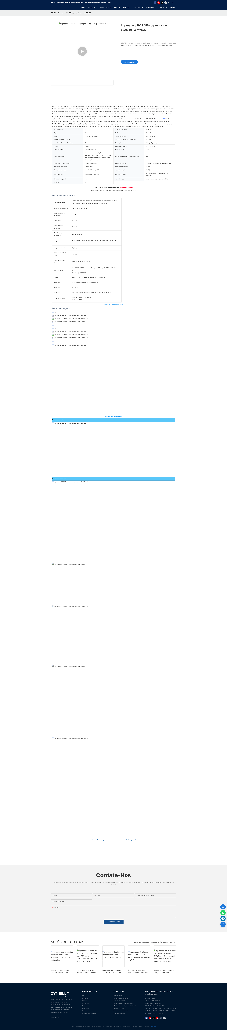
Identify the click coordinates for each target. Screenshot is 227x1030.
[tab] (113, 101)
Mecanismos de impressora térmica (125, 1006)
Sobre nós (85, 1003)
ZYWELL (53, 13)
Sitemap (153, 1026)
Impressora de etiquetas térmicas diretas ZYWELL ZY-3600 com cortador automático (62, 971)
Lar (83, 996)
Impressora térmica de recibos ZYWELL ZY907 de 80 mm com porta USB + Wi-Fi (139, 971)
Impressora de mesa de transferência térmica (146, 942)
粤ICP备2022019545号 (142, 1026)
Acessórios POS (119, 1008)
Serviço (84, 1001)
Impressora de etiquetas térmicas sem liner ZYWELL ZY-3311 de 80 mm (112, 971)
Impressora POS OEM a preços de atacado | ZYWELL (74, 13)
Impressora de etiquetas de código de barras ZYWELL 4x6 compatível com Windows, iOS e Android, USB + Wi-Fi (164, 971)
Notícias (84, 1006)
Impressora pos (118, 996)
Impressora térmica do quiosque (124, 1003)
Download (85, 1008)
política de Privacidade (89, 1013)
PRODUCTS (164, 942)
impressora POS (160, 119)
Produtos (85, 998)
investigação (129, 62)
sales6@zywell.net (155, 1003)
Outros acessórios (119, 1013)
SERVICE (172, 942)
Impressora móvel (119, 1001)
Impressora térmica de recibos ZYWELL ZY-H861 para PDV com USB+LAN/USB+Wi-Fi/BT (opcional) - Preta (86, 971)
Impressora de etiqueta (121, 998)
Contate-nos (86, 1011)
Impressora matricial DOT (121, 1011)
